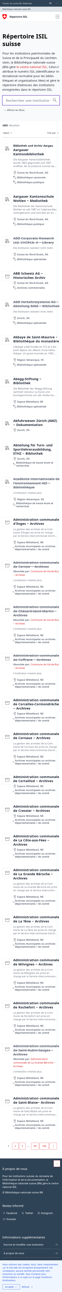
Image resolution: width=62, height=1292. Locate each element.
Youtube (11, 1219)
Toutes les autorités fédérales (17, 3)
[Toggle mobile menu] (57, 17)
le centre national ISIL (32, 67)
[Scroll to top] (57, 1163)
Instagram (47, 1213)
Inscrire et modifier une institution (23, 1244)
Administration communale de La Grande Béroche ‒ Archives (34, 1062)
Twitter (29, 1213)
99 (35, 1146)
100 (44, 1146)
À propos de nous (14, 1253)
